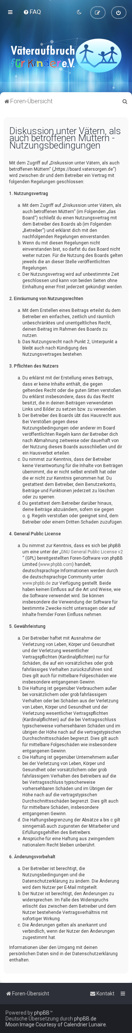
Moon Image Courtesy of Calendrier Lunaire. (56, 1024)
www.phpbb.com (56, 564)
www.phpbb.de (36, 583)
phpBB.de (85, 1019)
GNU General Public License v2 (92, 551)
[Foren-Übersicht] (66, 55)
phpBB (42, 1013)
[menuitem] (32, 11)
